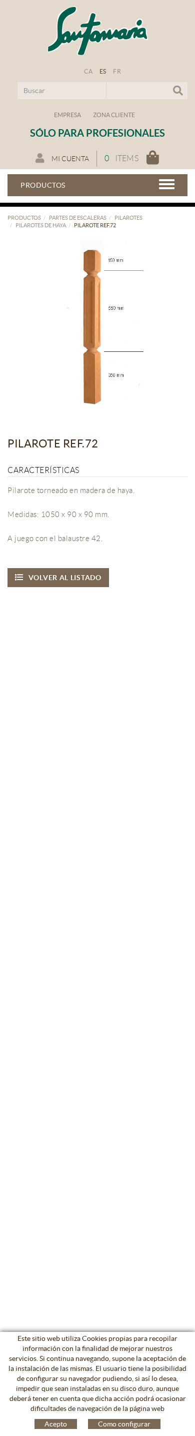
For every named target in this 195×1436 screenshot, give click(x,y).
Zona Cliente (114, 115)
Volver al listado (65, 578)
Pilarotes (128, 218)
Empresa (67, 115)
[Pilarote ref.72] (94, 326)
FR (117, 71)
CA (88, 71)
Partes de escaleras (77, 218)
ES (103, 71)
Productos (24, 218)
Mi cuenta (69, 159)
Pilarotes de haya (41, 225)
